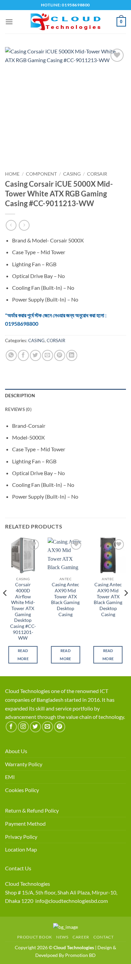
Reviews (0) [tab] (18, 409)
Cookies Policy (22, 790)
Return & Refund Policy (32, 810)
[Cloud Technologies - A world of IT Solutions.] (65, 21)
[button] (9, 21)
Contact (103, 936)
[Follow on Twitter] (35, 726)
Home (12, 174)
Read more (23, 654)
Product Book (34, 936)
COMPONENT (41, 174)
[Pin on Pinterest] (59, 355)
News (62, 936)
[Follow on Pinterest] (59, 726)
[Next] (126, 606)
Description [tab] (20, 395)
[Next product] (11, 225)
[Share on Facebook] (23, 355)
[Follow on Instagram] (23, 726)
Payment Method (25, 823)
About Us (16, 751)
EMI (10, 777)
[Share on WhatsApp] (11, 355)
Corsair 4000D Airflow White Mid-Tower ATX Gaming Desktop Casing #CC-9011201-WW (23, 611)
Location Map (21, 849)
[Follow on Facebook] (11, 726)
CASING (72, 174)
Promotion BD (80, 955)
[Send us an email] (47, 726)
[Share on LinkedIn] (71, 355)
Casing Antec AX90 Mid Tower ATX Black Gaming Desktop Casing (65, 599)
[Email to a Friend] (47, 355)
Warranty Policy (23, 764)
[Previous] (5, 606)
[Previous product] (24, 225)
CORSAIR (97, 174)
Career (81, 936)
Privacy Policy (21, 836)
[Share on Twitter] (35, 355)
